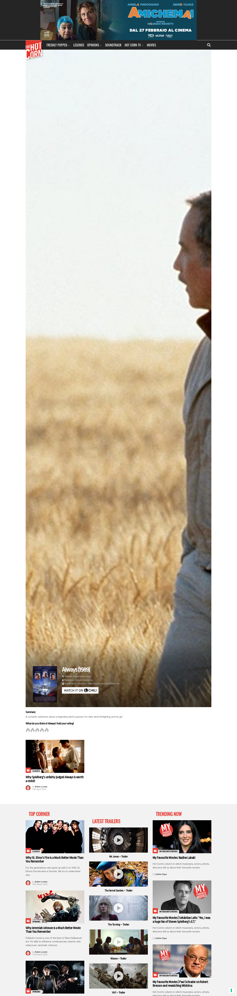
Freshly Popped (57, 45)
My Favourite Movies (168, 851)
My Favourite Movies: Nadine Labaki (174, 858)
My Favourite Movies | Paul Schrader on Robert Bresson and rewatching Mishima (180, 984)
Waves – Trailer (118, 958)
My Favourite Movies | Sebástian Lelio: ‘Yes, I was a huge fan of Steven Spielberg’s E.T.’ (181, 919)
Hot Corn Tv (133, 45)
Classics (36, 771)
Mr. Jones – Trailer (118, 856)
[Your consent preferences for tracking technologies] (231, 990)
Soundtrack (113, 45)
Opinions (93, 45)
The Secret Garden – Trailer (119, 890)
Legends (78, 45)
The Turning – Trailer (118, 924)
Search (209, 45)
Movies (151, 45)
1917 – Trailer (118, 992)
